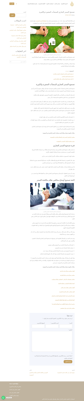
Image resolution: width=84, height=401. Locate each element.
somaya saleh (68, 15)
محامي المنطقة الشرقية (32, 3)
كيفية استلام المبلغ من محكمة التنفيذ (66, 283)
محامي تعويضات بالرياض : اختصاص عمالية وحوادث (63, 279)
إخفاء (67, 71)
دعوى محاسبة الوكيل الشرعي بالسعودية (66, 141)
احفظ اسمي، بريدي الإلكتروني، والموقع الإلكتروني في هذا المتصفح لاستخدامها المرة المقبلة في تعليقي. (53, 357)
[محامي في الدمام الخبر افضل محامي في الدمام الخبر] (72, 3)
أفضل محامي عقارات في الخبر (68, 287)
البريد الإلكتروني (55, 323)
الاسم (70, 323)
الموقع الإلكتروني (41, 323)
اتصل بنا (11, 3)
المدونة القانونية (64, 3)
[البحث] (16, 3)
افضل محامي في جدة (14, 392)
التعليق (70, 329)
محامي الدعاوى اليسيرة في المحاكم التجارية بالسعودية (62, 137)
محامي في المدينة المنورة (15, 386)
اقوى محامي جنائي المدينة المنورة (67, 291)
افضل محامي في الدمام (14, 389)
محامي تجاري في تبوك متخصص (67, 308)
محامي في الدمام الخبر (47, 399)
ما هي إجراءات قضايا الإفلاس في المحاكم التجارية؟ (63, 304)
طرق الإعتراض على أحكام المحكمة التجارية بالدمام (63, 295)
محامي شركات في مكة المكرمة (67, 275)
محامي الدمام (57, 3)
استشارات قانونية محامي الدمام (67, 399)
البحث (24, 12)
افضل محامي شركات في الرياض (67, 271)
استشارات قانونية (49, 3)
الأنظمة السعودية (41, 3)
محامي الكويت (12, 395)
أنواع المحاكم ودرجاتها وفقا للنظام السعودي (65, 300)
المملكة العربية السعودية (40, 20)
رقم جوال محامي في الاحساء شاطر (18, 46)
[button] (3, 397)
